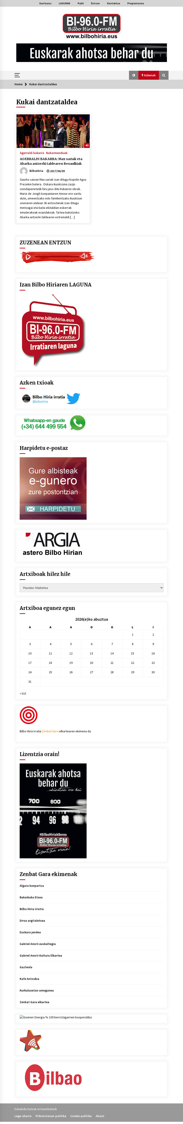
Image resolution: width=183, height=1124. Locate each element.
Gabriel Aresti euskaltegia (38, 944)
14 (112, 653)
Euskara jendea (30, 932)
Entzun (95, 3)
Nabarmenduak (56, 152)
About (100, 1116)
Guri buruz (45, 3)
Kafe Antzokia (29, 979)
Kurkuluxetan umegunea (37, 990)
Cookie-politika (81, 1116)
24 (29, 672)
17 (29, 663)
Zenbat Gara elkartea (34, 1002)
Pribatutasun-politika (50, 1116)
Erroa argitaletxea (32, 921)
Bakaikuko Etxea (31, 897)
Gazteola (26, 967)
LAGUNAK (64, 3)
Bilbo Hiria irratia (32, 909)
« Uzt (23, 693)
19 (71, 663)
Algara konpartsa (32, 886)
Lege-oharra (23, 1116)
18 (50, 663)
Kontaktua (113, 3)
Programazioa (135, 3)
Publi (81, 3)
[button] (133, 75)
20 (91, 663)
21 (112, 663)
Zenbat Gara (50, 731)
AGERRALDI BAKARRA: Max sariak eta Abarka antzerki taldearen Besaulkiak (51, 161)
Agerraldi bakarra (32, 152)
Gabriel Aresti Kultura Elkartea (41, 955)
